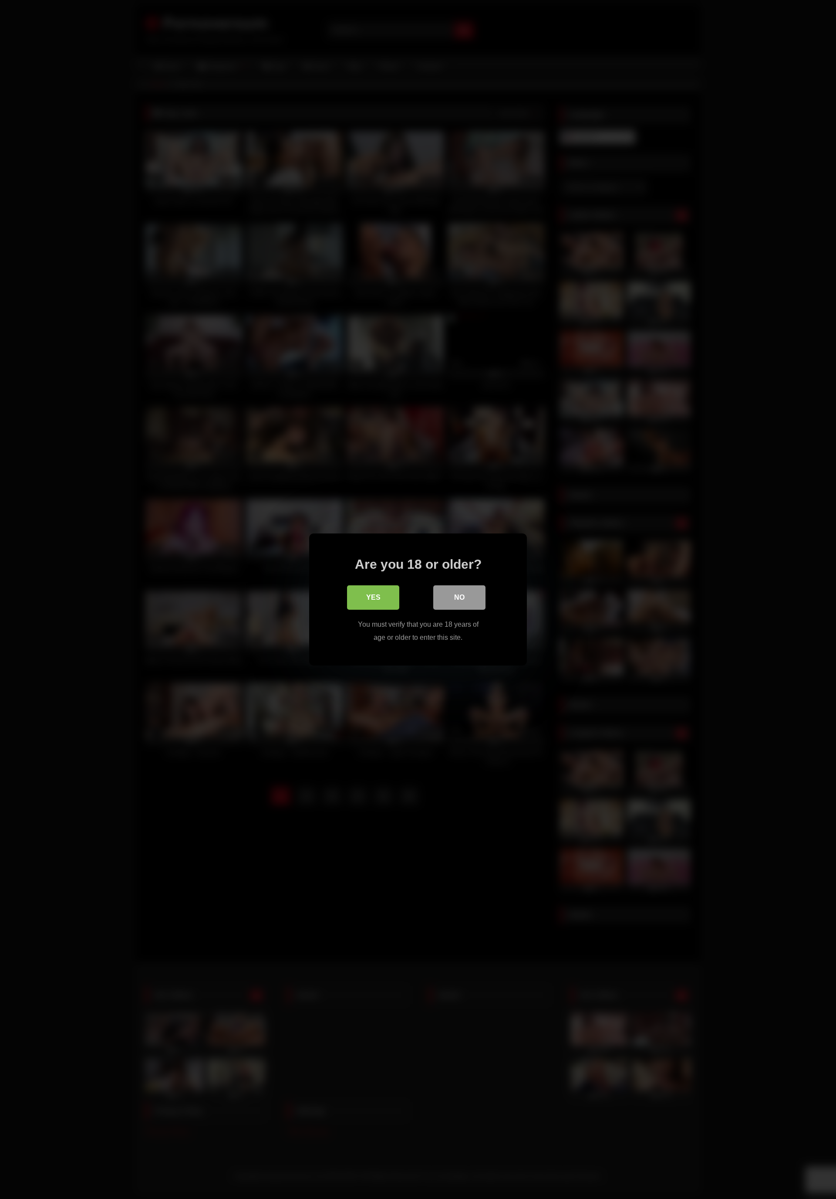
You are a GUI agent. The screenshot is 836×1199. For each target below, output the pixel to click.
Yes (373, 597)
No (459, 597)
